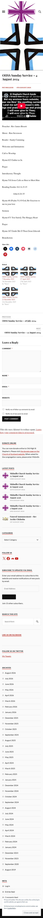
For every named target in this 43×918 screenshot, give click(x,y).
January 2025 (10, 780)
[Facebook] (8, 558)
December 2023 (11, 853)
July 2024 (9, 813)
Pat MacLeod (7, 87)
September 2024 (12, 802)
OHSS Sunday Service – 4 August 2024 (19, 77)
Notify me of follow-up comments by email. (20, 409)
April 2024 (9, 830)
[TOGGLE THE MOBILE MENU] (3, 12)
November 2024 (11, 791)
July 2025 (9, 746)
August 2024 (10, 808)
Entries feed (10, 892)
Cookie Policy (11, 908)
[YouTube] (17, 558)
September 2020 (12, 864)
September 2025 (12, 735)
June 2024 (9, 819)
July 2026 (9, 678)
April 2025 (9, 763)
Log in (7, 886)
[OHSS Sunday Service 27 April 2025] (28, 271)
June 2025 (9, 752)
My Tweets (6, 656)
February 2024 (11, 841)
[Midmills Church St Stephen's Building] (21, 11)
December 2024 (11, 785)
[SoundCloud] (12, 558)
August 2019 (10, 870)
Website (6, 398)
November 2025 (11, 723)
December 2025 (11, 718)
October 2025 (11, 729)
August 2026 (10, 673)
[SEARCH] (37, 621)
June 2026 (9, 684)
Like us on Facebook (11, 635)
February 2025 (11, 774)
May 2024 (9, 825)
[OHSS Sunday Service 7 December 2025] (10, 271)
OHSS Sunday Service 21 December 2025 (9, 298)
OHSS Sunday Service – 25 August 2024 (23, 332)
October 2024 (11, 796)
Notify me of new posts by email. (17, 414)
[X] (4, 558)
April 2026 (9, 695)
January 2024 (10, 847)
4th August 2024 (24, 87)
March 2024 (10, 836)
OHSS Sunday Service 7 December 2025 (9, 278)
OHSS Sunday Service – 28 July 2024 (19, 321)
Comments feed (11, 897)
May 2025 (9, 757)
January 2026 (10, 712)
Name (5, 376)
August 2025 (10, 740)
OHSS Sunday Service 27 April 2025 (28, 278)
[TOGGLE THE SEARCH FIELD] (39, 12)
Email (5, 387)
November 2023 (11, 858)
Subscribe (9, 597)
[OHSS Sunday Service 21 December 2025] (10, 291)
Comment (7, 349)
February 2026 (11, 707)
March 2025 (10, 768)
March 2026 (10, 701)
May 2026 (9, 690)
